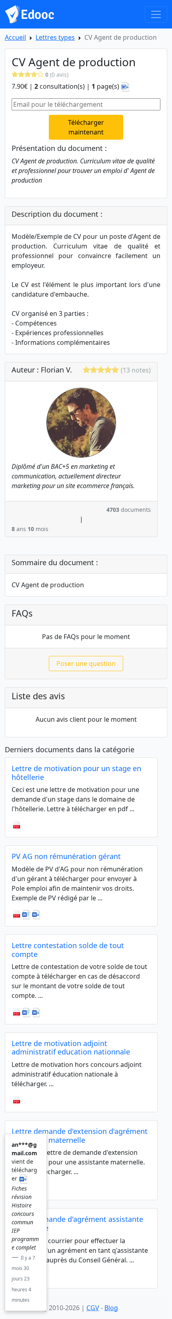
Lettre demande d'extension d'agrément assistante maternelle (80, 1135)
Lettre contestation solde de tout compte (68, 949)
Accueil (15, 37)
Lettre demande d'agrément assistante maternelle (77, 1223)
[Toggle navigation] (156, 14)
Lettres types (55, 37)
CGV (92, 1307)
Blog (111, 1307)
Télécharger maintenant (86, 127)
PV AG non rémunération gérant (66, 856)
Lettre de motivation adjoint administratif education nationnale (71, 1047)
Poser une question (86, 663)
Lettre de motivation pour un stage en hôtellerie (76, 772)
